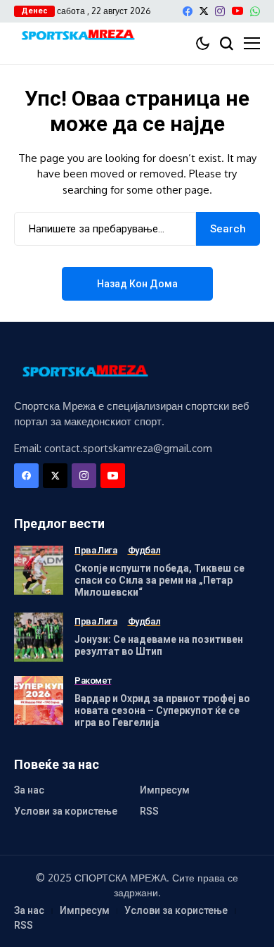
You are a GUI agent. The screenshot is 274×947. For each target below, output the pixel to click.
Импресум (165, 790)
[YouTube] (237, 11)
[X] (204, 11)
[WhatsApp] (255, 11)
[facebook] (188, 11)
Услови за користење (65, 811)
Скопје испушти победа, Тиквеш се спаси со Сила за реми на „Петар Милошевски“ (159, 580)
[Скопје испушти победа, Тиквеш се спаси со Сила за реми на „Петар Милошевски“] (38, 570)
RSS (149, 811)
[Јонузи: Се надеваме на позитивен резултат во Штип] (38, 637)
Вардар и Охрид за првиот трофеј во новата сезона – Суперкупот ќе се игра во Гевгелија (162, 710)
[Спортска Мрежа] (77, 36)
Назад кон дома (137, 283)
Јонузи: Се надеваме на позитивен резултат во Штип (158, 645)
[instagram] (220, 11)
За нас (29, 790)
